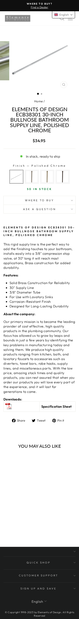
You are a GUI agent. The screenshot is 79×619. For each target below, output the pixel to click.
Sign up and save (38, 588)
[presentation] (28, 487)
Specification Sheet (56, 406)
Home (38, 101)
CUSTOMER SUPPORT (38, 575)
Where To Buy (39, 200)
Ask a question (39, 209)
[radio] (16, 177)
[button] (63, 14)
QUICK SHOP (39, 562)
